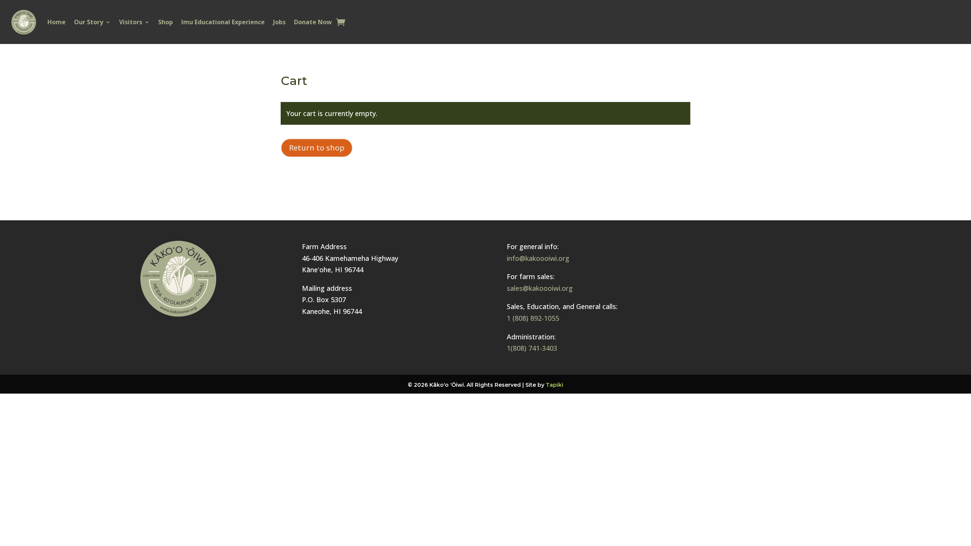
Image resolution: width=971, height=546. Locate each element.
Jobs (279, 22)
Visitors (130, 22)
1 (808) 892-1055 (533, 318)
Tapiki (554, 384)
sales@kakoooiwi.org (540, 288)
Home (56, 22)
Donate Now (313, 22)
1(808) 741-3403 (532, 348)
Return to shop (316, 148)
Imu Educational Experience (223, 22)
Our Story (88, 22)
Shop (165, 22)
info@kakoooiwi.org (538, 258)
